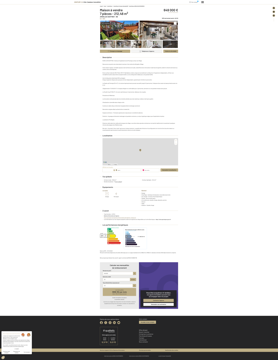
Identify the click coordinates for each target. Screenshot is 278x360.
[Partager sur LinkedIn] (273, 15)
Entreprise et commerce (146, 334)
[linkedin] (114, 322)
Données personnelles (145, 350)
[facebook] (101, 322)
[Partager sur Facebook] (273, 8)
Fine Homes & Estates (145, 336)
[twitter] (105, 322)
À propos (141, 338)
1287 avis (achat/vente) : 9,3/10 (170, 18)
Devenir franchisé (144, 332)
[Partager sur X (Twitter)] (273, 11)
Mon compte (194, 2)
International (142, 340)
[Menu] (202, 2)
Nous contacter (143, 342)
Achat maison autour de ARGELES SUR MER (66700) (113, 356)
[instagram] (110, 322)
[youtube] (118, 322)
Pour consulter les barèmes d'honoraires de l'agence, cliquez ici (120, 217)
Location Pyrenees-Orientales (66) (164, 356)
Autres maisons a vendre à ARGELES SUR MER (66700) (139, 356)
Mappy (116, 164)
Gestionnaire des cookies (171, 350)
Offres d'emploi (143, 330)
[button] (112, 23)
